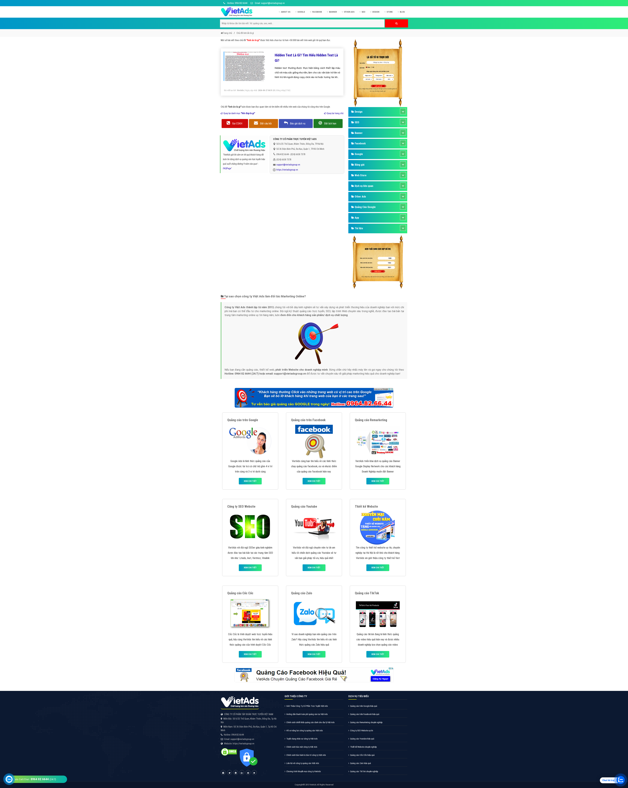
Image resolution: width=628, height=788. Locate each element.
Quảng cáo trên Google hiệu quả (363, 706)
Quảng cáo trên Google (242, 420)
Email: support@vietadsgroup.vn (269, 3)
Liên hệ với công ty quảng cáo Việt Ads (302, 763)
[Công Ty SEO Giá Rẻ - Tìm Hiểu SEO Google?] (250, 527)
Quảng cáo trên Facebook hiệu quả (364, 714)
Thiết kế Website (366, 506)
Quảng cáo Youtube (304, 506)
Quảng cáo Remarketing (371, 420)
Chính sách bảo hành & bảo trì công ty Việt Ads (306, 755)
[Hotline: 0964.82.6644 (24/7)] (9, 779)
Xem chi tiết (250, 481)
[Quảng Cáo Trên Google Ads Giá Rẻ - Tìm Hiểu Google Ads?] (250, 440)
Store (390, 12)
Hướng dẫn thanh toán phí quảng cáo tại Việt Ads (307, 714)
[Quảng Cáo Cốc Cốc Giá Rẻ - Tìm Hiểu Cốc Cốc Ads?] (250, 613)
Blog (402, 12)
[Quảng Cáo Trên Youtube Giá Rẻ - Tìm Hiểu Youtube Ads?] (314, 527)
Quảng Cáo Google (365, 207)
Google (301, 12)
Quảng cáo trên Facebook (308, 420)
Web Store (360, 175)
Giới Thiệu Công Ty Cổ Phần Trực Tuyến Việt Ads (307, 706)
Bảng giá (359, 164)
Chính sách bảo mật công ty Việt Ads (301, 747)
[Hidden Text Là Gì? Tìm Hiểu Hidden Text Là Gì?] (245, 68)
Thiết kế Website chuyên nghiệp (363, 747)
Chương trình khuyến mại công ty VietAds (303, 771)
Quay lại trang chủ (334, 113)
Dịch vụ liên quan (363, 186)
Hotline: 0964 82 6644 (237, 3)
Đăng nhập (280, 90)
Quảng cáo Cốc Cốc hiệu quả (362, 755)
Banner (333, 12)
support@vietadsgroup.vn (288, 164)
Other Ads (349, 12)
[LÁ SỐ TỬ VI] (377, 72)
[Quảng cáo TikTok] (378, 613)
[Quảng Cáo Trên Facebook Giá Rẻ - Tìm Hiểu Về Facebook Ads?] (314, 440)
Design (375, 12)
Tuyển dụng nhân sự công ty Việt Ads (302, 738)
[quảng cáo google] (314, 397)
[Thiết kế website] (378, 527)
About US (285, 12)
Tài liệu (358, 228)
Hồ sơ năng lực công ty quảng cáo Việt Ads (304, 730)
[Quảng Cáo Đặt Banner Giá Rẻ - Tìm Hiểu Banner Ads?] (378, 440)
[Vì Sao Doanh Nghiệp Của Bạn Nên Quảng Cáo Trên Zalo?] (314, 613)
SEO (363, 12)
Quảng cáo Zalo (301, 593)
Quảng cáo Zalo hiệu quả (360, 763)
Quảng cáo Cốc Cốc (240, 593)
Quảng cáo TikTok (367, 593)
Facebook (317, 12)
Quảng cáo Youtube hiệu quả (362, 738)
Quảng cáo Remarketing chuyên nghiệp (366, 722)
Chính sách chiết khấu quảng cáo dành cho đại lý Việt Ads (310, 722)
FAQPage (227, 168)
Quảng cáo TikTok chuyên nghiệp (364, 771)
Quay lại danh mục (239, 113)
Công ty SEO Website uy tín (361, 730)
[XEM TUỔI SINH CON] (377, 261)
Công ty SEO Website (241, 506)
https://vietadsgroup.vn (287, 169)
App (356, 217)
